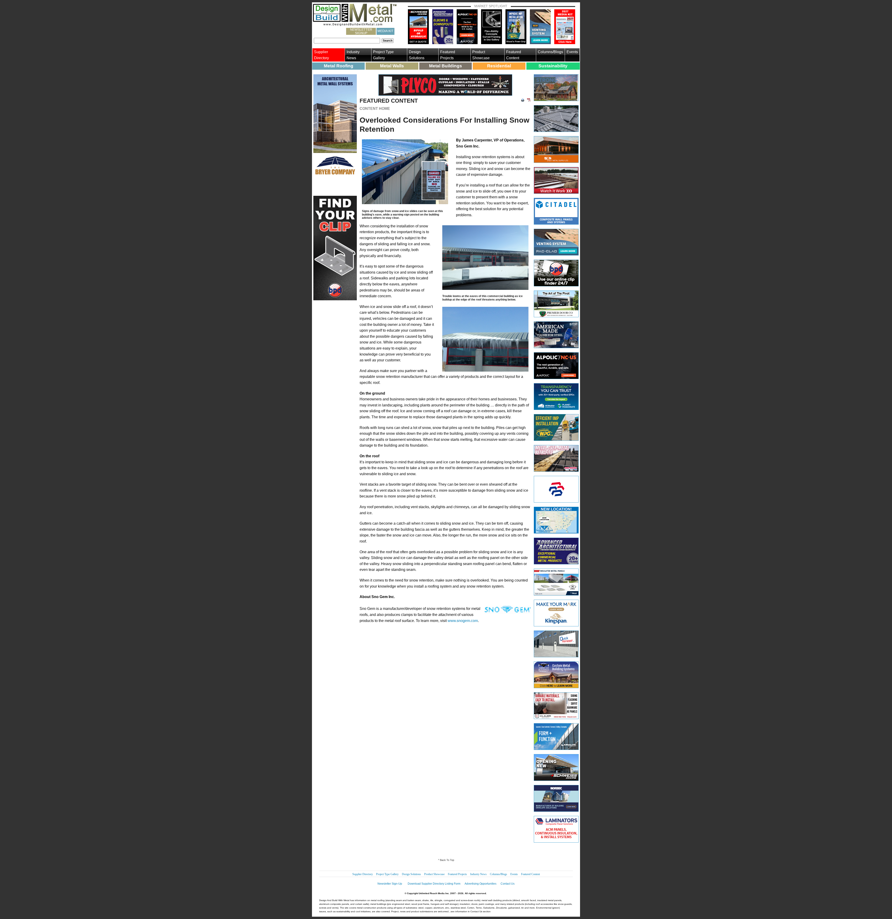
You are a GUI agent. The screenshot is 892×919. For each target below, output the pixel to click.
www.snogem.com (463, 621)
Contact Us (508, 883)
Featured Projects (447, 55)
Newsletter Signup (361, 31)
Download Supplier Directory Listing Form (434, 883)
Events (572, 52)
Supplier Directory (321, 55)
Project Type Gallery (383, 55)
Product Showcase (481, 55)
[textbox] (347, 40)
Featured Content (513, 55)
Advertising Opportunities (480, 883)
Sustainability (552, 65)
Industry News (353, 55)
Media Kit (385, 31)
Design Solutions (416, 55)
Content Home (375, 109)
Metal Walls (392, 65)
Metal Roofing (338, 65)
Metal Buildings (445, 65)
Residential (499, 65)
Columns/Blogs (550, 52)
